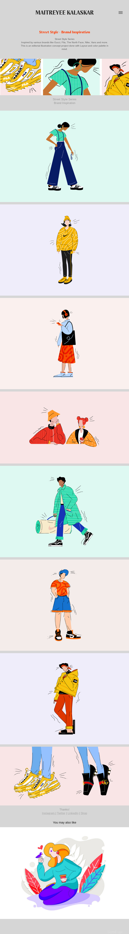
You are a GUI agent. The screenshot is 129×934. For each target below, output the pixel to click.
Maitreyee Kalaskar (64, 12)
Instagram (48, 813)
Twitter (61, 813)
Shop (84, 813)
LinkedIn (73, 813)
